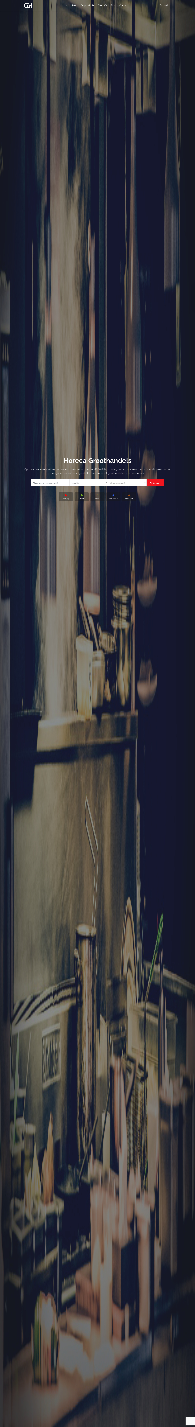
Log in (165, 5)
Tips (113, 5)
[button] (89, 482)
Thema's (102, 5)
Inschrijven (71, 5)
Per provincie (87, 5)
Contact (123, 5)
